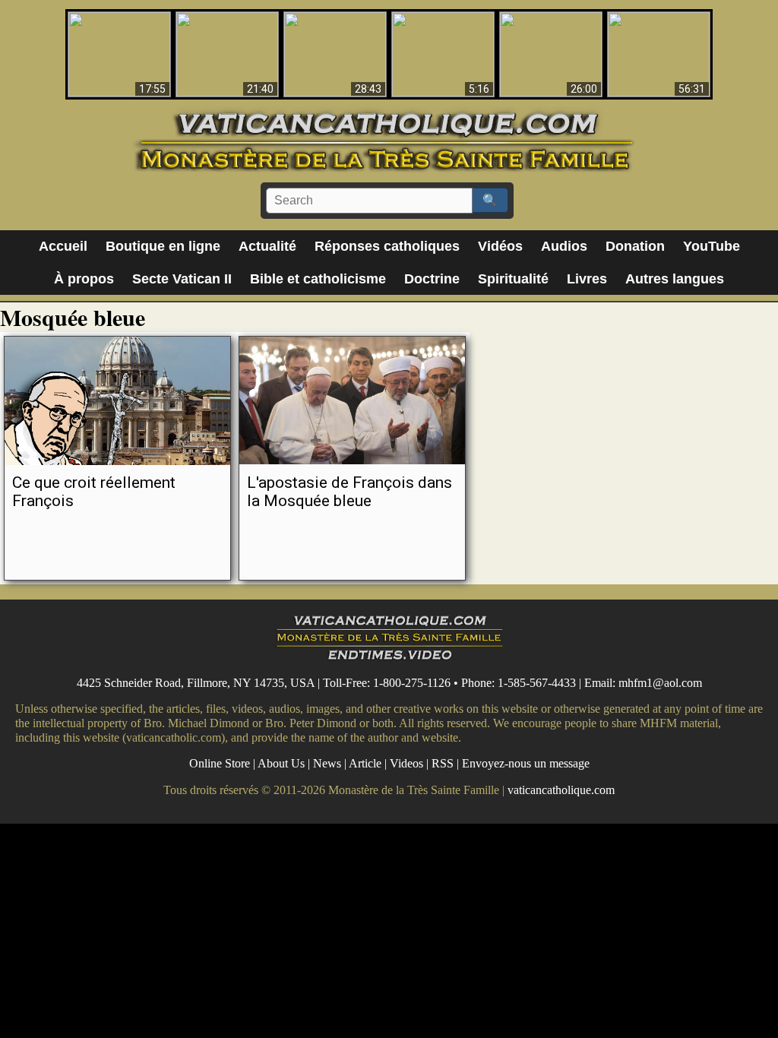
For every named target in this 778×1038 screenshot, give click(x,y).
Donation (635, 246)
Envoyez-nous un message (526, 763)
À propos (84, 278)
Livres (587, 278)
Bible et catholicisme (318, 278)
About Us (281, 763)
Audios (564, 246)
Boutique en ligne (163, 246)
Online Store (219, 763)
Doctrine (432, 278)
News (327, 763)
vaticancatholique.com (561, 789)
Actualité (267, 246)
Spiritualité (513, 278)
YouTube (711, 246)
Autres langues (674, 278)
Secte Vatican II (182, 278)
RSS (443, 763)
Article (365, 763)
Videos (406, 763)
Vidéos (500, 246)
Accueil (63, 246)
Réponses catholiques (387, 246)
